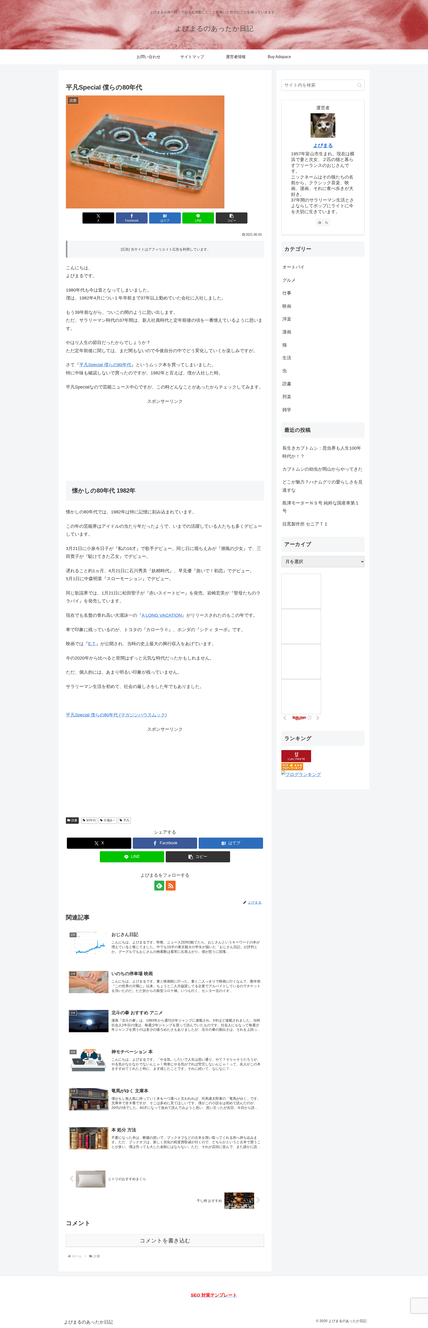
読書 (74, 820)
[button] (231, 218)
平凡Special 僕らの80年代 (105, 364)
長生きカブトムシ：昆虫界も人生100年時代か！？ (321, 452)
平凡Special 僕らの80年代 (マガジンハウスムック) (116, 714)
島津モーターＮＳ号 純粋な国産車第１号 (320, 507)
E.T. (92, 643)
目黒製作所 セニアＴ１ (305, 524)
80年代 (91, 820)
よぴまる (323, 145)
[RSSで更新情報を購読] (171, 886)
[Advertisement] (165, 440)
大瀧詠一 (109, 820)
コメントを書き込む (165, 1240)
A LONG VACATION (162, 615)
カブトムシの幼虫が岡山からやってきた (322, 469)
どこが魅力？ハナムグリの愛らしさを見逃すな (322, 486)
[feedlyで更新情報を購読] (159, 886)
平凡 (126, 820)
